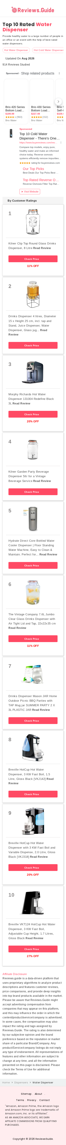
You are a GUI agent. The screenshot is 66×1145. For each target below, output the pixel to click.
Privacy (31, 1100)
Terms (20, 1100)
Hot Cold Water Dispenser (49, 50)
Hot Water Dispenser (16, 50)
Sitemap (26, 1094)
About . (40, 1094)
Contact (44, 1100)
